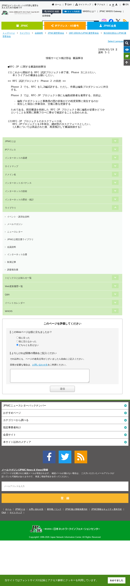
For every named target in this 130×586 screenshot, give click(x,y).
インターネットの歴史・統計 (19, 199)
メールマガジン (15, 224)
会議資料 (39, 33)
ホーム (58, 4)
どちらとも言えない (29, 345)
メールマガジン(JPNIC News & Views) (22, 470)
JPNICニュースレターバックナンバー (24, 405)
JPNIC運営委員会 (56, 33)
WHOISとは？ (89, 11)
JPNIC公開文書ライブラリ (20, 239)
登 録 (65, 498)
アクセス (101, 4)
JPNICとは (10, 141)
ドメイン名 (10, 174)
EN (127, 4)
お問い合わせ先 (40, 364)
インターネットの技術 (16, 191)
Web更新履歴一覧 (14, 286)
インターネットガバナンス (18, 183)
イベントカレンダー (15, 303)
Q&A (69, 4)
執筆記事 (11, 262)
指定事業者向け (12, 427)
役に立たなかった (27, 341)
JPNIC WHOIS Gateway (110, 11)
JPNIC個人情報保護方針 (76, 509)
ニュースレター (15, 231)
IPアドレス (10, 149)
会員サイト (9, 434)
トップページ (9, 33)
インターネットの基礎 (16, 158)
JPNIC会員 (109, 25)
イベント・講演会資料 (18, 216)
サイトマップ (85, 4)
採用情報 (46, 16)
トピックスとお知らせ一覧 (18, 278)
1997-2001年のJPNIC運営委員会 (84, 33)
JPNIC (24, 25)
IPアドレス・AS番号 (67, 25)
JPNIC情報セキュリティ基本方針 (106, 509)
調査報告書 (12, 269)
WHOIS (8, 311)
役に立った (24, 338)
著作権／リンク (54, 509)
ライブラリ (25, 33)
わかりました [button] (116, 580)
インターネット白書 (17, 254)
